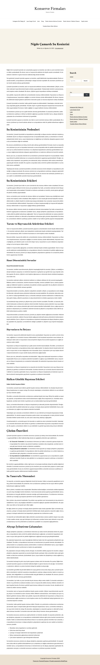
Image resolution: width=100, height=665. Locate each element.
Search (73, 72)
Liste (38, 21)
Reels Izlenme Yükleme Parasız (71, 21)
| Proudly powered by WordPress (58, 661)
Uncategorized (59, 48)
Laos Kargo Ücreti (31, 21)
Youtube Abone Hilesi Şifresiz (50, 26)
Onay (42, 21)
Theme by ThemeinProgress (41, 661)
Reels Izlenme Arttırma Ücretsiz (53, 21)
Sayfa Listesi (84, 21)
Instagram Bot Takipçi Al (19, 21)
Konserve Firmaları (50, 9)
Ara (71, 92)
